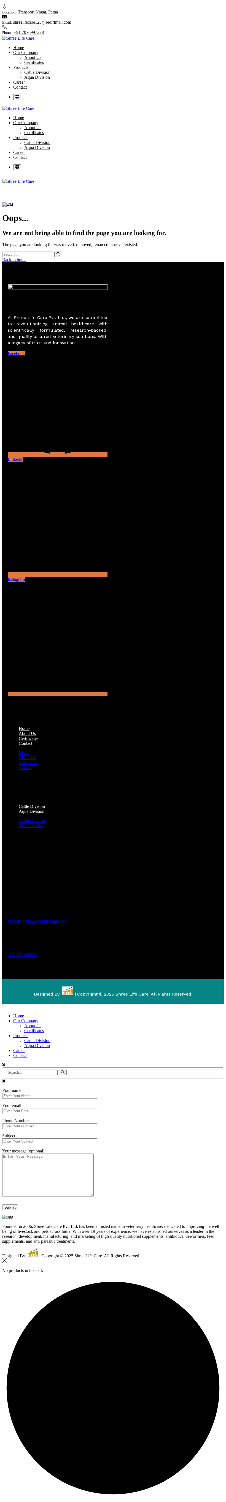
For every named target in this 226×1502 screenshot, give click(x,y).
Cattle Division (32, 820)
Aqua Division (31, 811)
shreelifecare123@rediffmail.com (42, 22)
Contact (25, 743)
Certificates (28, 762)
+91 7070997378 (29, 32)
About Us (27, 757)
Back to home (14, 259)
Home (24, 752)
